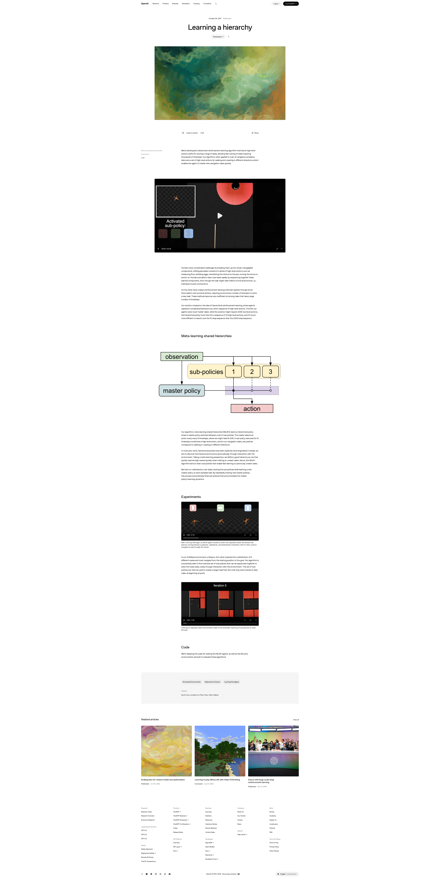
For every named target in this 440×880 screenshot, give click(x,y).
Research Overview (147, 816)
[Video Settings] (281, 248)
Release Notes (178, 832)
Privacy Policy (274, 847)
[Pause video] (220, 215)
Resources (208, 820)
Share (256, 133)
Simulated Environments (192, 682)
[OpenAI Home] (144, 3)
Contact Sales (210, 832)
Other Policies (274, 851)
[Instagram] (160, 874)
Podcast (272, 828)
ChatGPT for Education (181, 824)
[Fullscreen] (277, 248)
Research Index (146, 812)
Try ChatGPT (292, 4)
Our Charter (241, 816)
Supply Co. (273, 820)
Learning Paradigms (231, 682)
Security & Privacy (147, 857)
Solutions (208, 816)
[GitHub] (156, 874)
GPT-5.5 (144, 834)
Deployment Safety (148, 853)
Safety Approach (147, 849)
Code (143, 158)
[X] (142, 874)
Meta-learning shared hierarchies (151, 150)
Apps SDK (209, 843)
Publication (227, 18)
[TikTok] (165, 874)
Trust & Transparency (148, 861)
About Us (240, 812)
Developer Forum (212, 859)
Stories (272, 812)
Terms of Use (274, 843)
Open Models (209, 847)
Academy (273, 816)
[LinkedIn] (151, 874)
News (239, 824)
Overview (176, 843)
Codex (175, 828)
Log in (276, 4)
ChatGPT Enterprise (180, 820)
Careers (240, 820)
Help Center (242, 835)
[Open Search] (216, 3)
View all (296, 720)
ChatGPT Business (180, 816)
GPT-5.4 (144, 839)
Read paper (219, 37)
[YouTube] (147, 874)
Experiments (145, 154)
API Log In (177, 847)
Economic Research (148, 820)
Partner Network (211, 828)
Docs (175, 851)
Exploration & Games (212, 682)
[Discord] (169, 874)
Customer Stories (211, 824)
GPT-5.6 (144, 830)
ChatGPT (177, 812)
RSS (271, 832)
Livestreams (274, 824)
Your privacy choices (229, 874)
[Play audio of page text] (183, 133)
